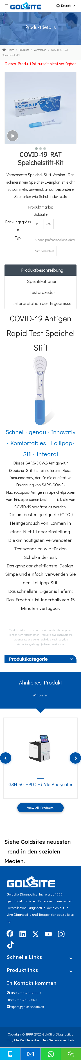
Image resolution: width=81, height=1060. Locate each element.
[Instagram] (61, 934)
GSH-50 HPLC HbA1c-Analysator (40, 784)
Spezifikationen (42, 281)
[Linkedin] (22, 934)
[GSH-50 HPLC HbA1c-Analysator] (40, 747)
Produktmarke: (40, 207)
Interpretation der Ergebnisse (42, 303)
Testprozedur (42, 292)
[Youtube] (48, 934)
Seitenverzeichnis (61, 1040)
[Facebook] (9, 934)
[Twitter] (35, 934)
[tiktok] (9, 945)
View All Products (40, 808)
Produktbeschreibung (42, 270)
